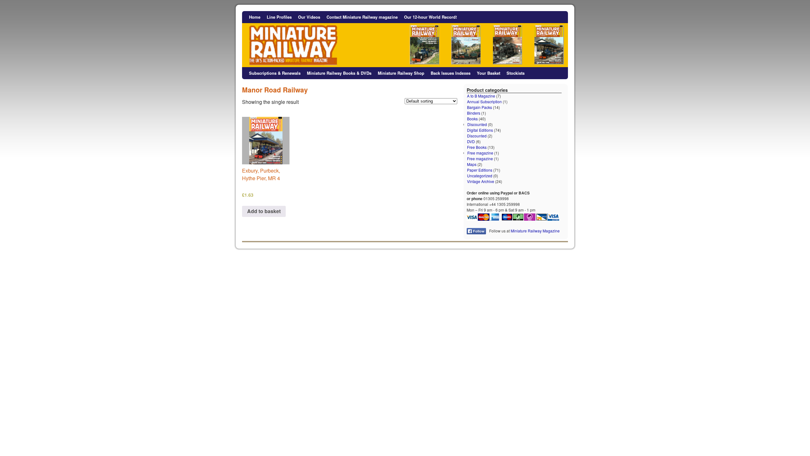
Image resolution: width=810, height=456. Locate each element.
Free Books (477, 147)
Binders (473, 113)
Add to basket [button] (264, 211)
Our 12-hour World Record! (430, 17)
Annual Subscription (484, 101)
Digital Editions (480, 130)
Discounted (477, 124)
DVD (471, 141)
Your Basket (488, 73)
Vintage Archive (480, 181)
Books (472, 118)
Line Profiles (279, 17)
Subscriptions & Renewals (275, 73)
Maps (472, 164)
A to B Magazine (481, 95)
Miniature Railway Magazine (535, 230)
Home (254, 17)
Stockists (516, 73)
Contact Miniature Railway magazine (362, 17)
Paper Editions (479, 170)
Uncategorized (479, 175)
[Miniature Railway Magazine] (405, 39)
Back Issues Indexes (450, 73)
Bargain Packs (479, 107)
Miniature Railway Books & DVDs (339, 73)
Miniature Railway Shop (401, 73)
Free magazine (480, 152)
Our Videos (309, 17)
